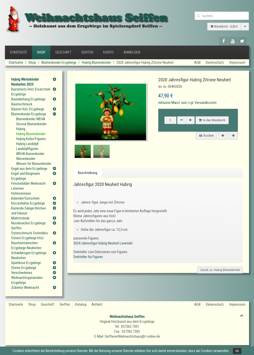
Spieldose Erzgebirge (26, 263)
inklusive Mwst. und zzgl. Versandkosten (187, 102)
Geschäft (63, 52)
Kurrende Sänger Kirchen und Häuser (28, 210)
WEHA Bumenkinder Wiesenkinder (30, 156)
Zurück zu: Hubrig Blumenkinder (220, 270)
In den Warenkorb (213, 120)
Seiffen (87, 52)
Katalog (80, 304)
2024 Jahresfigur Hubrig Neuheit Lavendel (102, 243)
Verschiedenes (21, 272)
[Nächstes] (233, 136)
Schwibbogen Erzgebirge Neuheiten (28, 255)
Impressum (237, 62)
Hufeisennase (21, 193)
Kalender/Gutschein (25, 198)
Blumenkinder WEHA (30, 119)
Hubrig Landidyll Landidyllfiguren (27, 146)
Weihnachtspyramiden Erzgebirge (27, 280)
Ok (237, 351)
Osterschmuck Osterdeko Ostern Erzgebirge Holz (29, 235)
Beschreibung (87, 173)
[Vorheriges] (222, 136)
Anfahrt (97, 304)
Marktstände (20, 218)
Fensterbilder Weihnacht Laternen (28, 186)
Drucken (208, 135)
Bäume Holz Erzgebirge (27, 109)
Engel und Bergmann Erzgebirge (25, 176)
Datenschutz (215, 62)
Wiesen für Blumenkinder (33, 163)
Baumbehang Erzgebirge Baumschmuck (28, 101)
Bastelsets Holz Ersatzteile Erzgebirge (30, 91)
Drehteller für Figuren (88, 257)
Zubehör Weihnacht (25, 287)
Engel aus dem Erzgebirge (29, 168)
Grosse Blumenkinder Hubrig (31, 126)
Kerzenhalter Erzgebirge (28, 203)
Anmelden (132, 52)
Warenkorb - (225, 26)
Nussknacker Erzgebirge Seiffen (28, 225)
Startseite (18, 52)
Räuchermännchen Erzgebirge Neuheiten (26, 245)
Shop (41, 52)
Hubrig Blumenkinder (96, 62)
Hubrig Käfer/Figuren (31, 139)
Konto (108, 52)
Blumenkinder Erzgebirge (58, 62)
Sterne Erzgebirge (23, 268)
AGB (197, 62)
